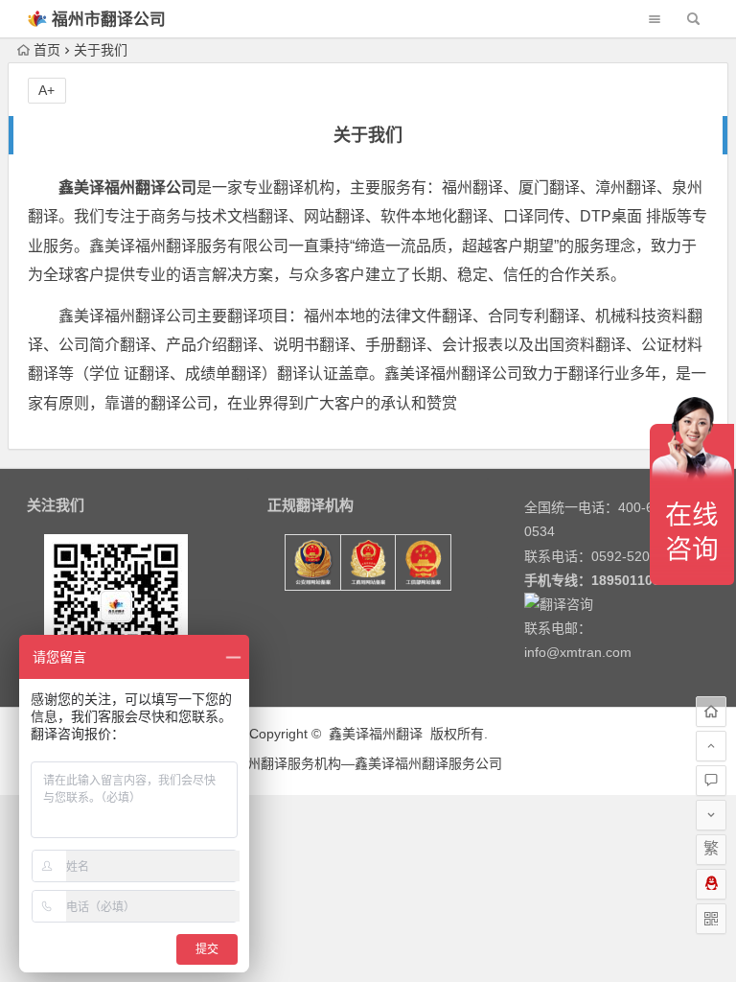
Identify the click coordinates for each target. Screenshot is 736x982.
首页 (47, 50)
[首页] (711, 711)
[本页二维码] (711, 918)
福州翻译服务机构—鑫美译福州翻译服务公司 (368, 763)
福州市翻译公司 (109, 20)
